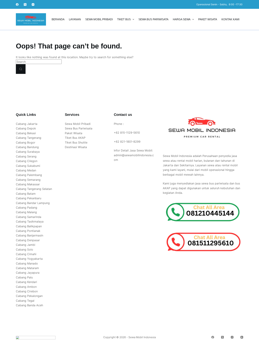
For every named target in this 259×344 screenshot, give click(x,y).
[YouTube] (242, 337)
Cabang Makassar (28, 184)
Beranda (58, 19)
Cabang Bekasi (26, 133)
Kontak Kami (230, 19)
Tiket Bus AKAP (75, 137)
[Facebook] (17, 4)
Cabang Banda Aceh (29, 305)
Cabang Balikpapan (29, 226)
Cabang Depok (26, 128)
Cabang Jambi (25, 244)
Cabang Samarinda (28, 217)
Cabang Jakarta (26, 124)
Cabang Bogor (25, 142)
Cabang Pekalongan (29, 296)
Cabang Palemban (28, 175)
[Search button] (21, 69)
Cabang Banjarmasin (29, 235)
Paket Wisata (207, 19)
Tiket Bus (124, 19)
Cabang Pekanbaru (28, 198)
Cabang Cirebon (27, 291)
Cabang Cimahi (26, 254)
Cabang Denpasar (28, 240)
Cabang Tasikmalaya (30, 221)
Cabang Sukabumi (28, 166)
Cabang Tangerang (28, 137)
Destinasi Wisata (76, 147)
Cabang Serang (26, 156)
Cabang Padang (26, 207)
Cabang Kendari (26, 282)
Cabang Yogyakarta (29, 258)
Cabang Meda (25, 170)
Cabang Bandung (27, 147)
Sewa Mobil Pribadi (99, 19)
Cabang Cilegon (26, 161)
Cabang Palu (24, 277)
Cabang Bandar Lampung (33, 203)
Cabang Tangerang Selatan (34, 189)
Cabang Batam (26, 193)
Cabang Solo (24, 249)
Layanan (75, 19)
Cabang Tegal (25, 300)
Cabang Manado (27, 263)
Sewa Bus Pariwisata (153, 19)
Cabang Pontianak (28, 231)
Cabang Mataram (27, 268)
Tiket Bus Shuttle (76, 142)
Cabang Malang (26, 212)
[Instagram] (33, 4)
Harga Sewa (181, 19)
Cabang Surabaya (28, 151)
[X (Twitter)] (25, 4)
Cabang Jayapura (27, 272)
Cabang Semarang (28, 179)
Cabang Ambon (26, 286)
